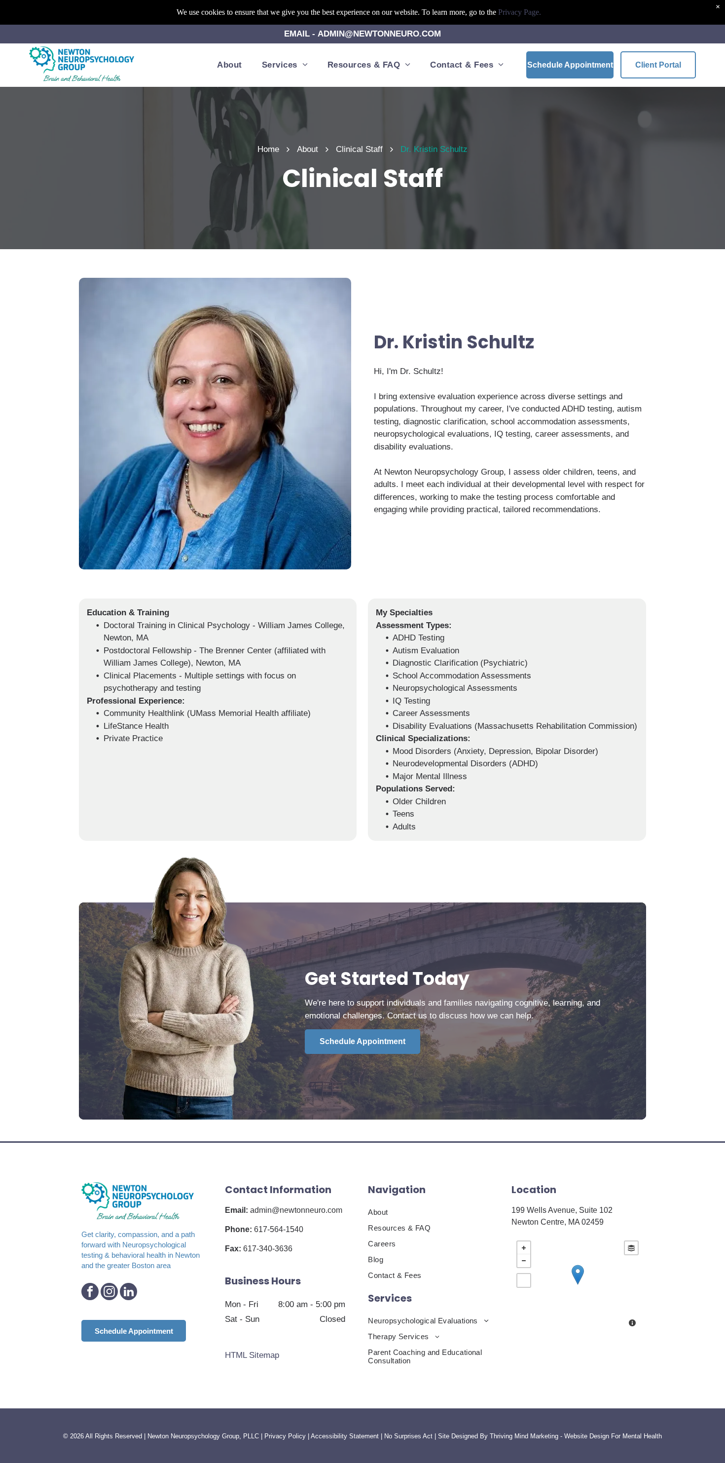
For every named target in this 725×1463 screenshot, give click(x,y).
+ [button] (523, 1247)
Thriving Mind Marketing (524, 1436)
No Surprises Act (408, 1436)
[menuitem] (229, 65)
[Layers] (631, 1247)
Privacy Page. (519, 12)
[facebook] (90, 1293)
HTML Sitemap (252, 1355)
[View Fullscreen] (523, 1280)
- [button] (523, 1260)
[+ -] (577, 1285)
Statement (364, 1436)
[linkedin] (128, 1293)
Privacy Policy (285, 1436)
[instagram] (109, 1293)
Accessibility (329, 1436)
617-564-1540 (278, 1229)
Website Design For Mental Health (613, 1436)
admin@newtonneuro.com (296, 1210)
